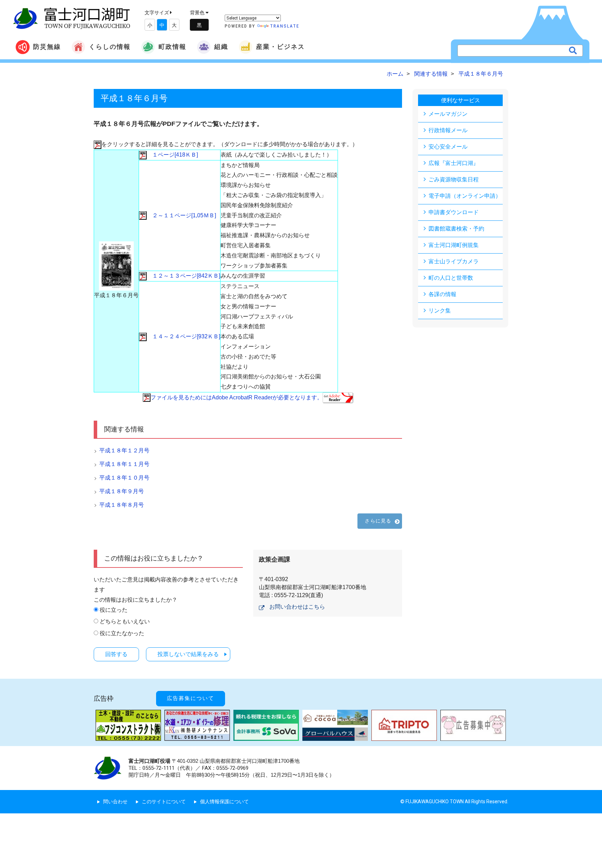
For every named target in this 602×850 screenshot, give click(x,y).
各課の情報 (442, 294)
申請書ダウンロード (454, 212)
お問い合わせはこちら (297, 607)
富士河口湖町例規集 (454, 245)
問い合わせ (115, 801)
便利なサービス (460, 100)
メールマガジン (448, 114)
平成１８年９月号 (121, 491)
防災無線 (47, 46)
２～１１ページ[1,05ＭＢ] (181, 215)
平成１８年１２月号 (124, 450)
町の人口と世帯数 (451, 278)
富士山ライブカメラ (454, 261)
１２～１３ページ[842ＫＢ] (183, 276)
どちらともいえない (125, 621)
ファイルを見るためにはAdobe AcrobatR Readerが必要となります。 (236, 397)
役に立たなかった (122, 633)
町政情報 (172, 46)
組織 (221, 46)
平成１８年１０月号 (124, 478)
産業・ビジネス (280, 46)
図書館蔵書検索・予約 (456, 229)
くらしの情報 (110, 46)
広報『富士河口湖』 (454, 163)
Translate (284, 26)
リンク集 (440, 311)
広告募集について (190, 698)
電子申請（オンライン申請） (465, 196)
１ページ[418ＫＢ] (172, 155)
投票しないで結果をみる (188, 654)
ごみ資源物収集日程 (454, 179)
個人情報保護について (224, 801)
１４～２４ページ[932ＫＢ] (183, 336)
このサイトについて (164, 801)
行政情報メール (448, 130)
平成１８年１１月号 (124, 464)
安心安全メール (448, 147)
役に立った (114, 610)
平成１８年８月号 (121, 505)
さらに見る (378, 521)
